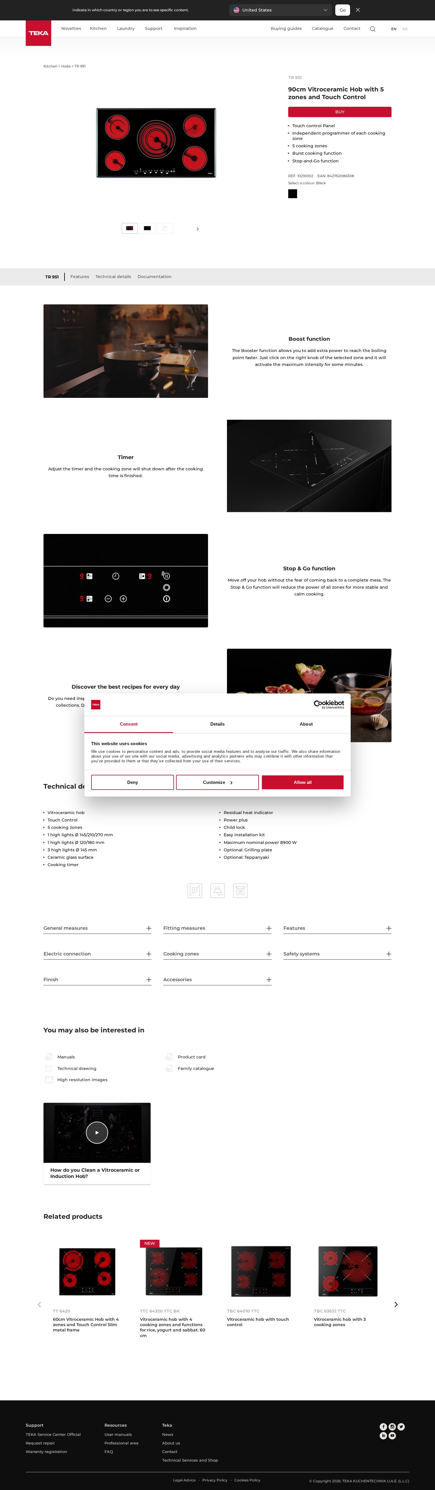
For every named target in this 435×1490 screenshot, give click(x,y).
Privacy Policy (215, 1480)
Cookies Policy (247, 1480)
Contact (352, 28)
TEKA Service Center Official (53, 1434)
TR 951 (52, 277)
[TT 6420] (87, 1271)
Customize (214, 782)
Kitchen (98, 28)
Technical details (113, 276)
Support (153, 28)
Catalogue (323, 28)
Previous (39, 1304)
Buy (339, 111)
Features (79, 276)
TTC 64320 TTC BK (160, 1311)
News (167, 1434)
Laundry (126, 28)
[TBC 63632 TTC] (348, 1271)
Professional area (121, 1443)
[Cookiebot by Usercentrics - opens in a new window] (318, 704)
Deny (132, 782)
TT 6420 (61, 1311)
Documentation (155, 276)
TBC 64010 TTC (243, 1311)
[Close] (357, 10)
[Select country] (384, 28)
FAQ (108, 1451)
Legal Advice (184, 1480)
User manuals (118, 1434)
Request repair (40, 1443)
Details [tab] (217, 724)
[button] (280, 10)
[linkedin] (383, 1435)
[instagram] (392, 1427)
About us (171, 1443)
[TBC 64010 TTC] (261, 1271)
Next (198, 229)
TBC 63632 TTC (330, 1311)
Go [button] (343, 10)
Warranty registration (46, 1451)
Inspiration (185, 28)
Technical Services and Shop (190, 1460)
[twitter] (401, 1427)
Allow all (303, 782)
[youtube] (392, 1435)
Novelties (71, 28)
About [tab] (306, 724)
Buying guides (286, 28)
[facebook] (383, 1427)
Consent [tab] (129, 724)
